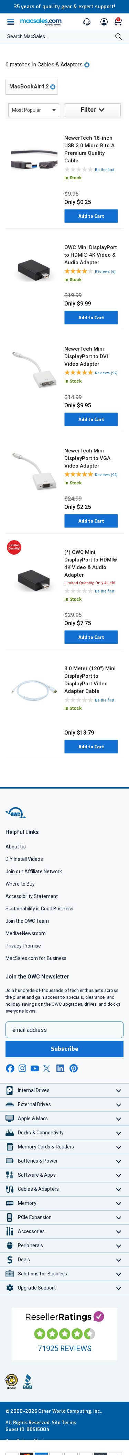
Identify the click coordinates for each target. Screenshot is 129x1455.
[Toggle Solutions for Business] (118, 1274)
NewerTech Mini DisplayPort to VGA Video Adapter (87, 458)
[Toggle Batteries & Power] (118, 1161)
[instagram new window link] (22, 1068)
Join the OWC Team (27, 921)
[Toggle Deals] (118, 1259)
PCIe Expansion (35, 1217)
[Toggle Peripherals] (118, 1245)
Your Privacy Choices (28, 1441)
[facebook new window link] (10, 1068)
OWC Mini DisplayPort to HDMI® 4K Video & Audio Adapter (90, 255)
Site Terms (64, 1422)
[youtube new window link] (34, 1068)
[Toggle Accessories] (118, 1231)
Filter (88, 109)
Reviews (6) (105, 271)
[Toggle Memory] (118, 1203)
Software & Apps (37, 1175)
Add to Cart (91, 216)
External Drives (34, 1104)
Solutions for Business (42, 1273)
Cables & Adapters (38, 1189)
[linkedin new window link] (60, 1068)
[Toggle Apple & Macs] (118, 1118)
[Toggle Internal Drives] (118, 1090)
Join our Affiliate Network (34, 871)
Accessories (31, 1231)
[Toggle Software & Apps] (118, 1175)
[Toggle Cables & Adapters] (118, 1189)
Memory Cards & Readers (46, 1146)
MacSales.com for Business (36, 958)
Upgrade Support (37, 1288)
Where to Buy (20, 884)
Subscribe (64, 1048)
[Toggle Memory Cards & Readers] (118, 1147)
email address (29, 1030)
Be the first (104, 170)
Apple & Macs (33, 1118)
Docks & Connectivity (41, 1132)
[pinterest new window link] (73, 1068)
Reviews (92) (106, 373)
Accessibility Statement (32, 896)
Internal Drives (34, 1090)
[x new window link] (47, 1068)
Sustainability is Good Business (39, 908)
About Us (16, 846)
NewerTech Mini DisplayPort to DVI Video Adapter (86, 356)
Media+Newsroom (26, 933)
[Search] (119, 37)
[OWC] (16, 817)
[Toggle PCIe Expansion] (118, 1217)
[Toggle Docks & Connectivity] (118, 1133)
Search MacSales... (27, 36)
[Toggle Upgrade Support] (118, 1288)
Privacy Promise (23, 946)
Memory (27, 1203)
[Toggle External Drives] (118, 1104)
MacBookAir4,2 (29, 86)
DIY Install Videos (24, 859)
